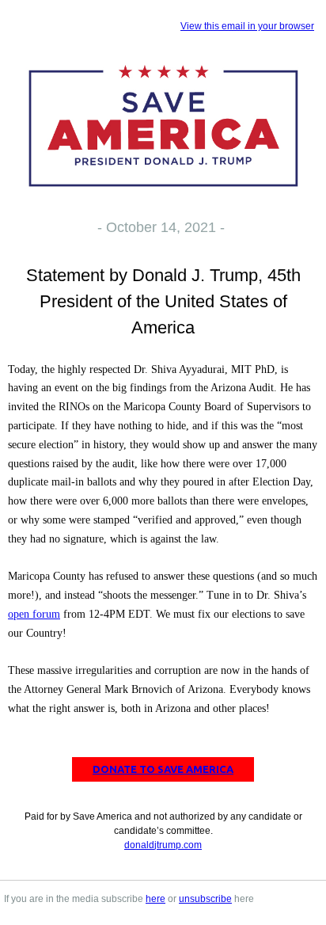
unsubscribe (205, 898)
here (155, 898)
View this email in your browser (247, 26)
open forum (34, 614)
